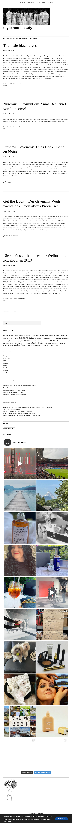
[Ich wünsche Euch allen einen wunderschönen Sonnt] (20, 592)
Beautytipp (43, 335)
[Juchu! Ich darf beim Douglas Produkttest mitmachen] (52, 560)
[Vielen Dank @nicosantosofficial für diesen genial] (20, 463)
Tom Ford (49, 345)
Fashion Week (60, 338)
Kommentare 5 (16, 181)
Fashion (5, 85)
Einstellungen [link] (12, 819)
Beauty (4, 128)
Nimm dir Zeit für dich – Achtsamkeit (13, 392)
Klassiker (60, 341)
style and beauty (17, 28)
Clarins (31, 338)
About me (22, 2)
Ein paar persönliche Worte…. (16, 409)
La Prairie (65, 341)
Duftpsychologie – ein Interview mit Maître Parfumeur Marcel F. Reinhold (32, 407)
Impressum (32, 813)
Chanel (23, 337)
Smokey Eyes (19, 345)
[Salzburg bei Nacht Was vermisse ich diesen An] (52, 753)
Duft (35, 338)
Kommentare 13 (16, 126)
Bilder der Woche (7, 338)
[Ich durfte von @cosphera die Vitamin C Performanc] (20, 753)
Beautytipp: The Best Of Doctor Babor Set (14, 394)
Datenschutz (39, 813)
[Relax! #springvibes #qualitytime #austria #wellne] (20, 495)
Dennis (5, 415)
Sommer (28, 345)
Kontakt (50, 2)
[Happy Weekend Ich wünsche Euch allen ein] (20, 689)
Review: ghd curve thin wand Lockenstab (21, 411)
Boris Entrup (15, 338)
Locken (11, 343)
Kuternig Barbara (7, 413)
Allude (5, 335)
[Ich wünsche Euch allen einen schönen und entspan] (52, 463)
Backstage (14, 335)
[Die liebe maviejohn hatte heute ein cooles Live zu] (52, 657)
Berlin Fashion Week (62, 335)
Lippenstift (6, 343)
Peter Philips (59, 343)
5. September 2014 (7, 181)
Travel (5, 372)
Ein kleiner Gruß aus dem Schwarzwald (14, 390)
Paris (40, 343)
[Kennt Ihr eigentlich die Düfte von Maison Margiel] (20, 528)
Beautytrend (52, 335)
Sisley (10, 345)
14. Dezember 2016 (7, 83)
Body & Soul (6, 360)
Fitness (67, 338)
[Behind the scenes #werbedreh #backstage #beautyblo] (20, 624)
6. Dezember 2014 (7, 126)
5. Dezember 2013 (7, 235)
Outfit (30, 343)
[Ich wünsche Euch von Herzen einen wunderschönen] (20, 721)
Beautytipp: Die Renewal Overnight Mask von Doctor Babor (19, 385)
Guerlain (32, 341)
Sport (32, 345)
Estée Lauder (45, 338)
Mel (14, 50)
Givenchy (25, 341)
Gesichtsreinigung (16, 341)
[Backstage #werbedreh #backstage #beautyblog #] (52, 592)
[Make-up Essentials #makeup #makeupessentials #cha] (52, 528)
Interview (30, 2)
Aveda (9, 335)
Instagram (46, 341)
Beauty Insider (41, 2)
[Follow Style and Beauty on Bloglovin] (10, 801)
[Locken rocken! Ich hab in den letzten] (20, 560)
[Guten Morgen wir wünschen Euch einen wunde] (20, 657)
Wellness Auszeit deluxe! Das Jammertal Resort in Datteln (25, 415)
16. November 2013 (7, 298)
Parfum (35, 343)
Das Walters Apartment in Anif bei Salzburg (26, 413)
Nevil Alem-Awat (24, 343)
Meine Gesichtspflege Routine (11, 388)
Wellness (55, 345)
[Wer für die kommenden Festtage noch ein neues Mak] (52, 721)
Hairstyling (38, 341)
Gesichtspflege (7, 341)
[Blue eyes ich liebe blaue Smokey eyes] (52, 689)
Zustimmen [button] (61, 818)
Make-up (17, 343)
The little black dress (20, 45)
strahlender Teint (40, 345)
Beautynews (35, 335)
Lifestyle (9, 182)
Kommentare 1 (16, 235)
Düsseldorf (39, 338)
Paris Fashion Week (49, 343)
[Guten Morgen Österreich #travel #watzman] (52, 495)
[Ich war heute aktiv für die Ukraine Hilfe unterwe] (52, 624)
